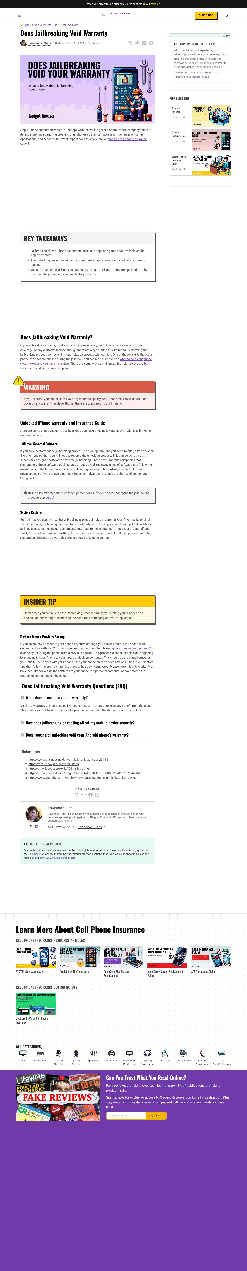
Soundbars (40, 1060)
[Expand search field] (226, 16)
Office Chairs (58, 1062)
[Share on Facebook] (144, 43)
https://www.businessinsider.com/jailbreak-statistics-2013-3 (68, 759)
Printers (112, 1060)
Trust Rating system (133, 850)
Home (26, 25)
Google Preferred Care (179, 134)
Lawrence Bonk (90, 827)
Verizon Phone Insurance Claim (179, 160)
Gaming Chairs (76, 1062)
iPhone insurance (116, 345)
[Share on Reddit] (137, 43)
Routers (165, 1060)
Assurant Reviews (176, 110)
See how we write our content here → (57, 857)
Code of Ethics (200, 76)
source (48, 497)
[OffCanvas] (19, 16)
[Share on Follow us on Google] (151, 43)
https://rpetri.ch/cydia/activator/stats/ (53, 764)
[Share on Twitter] (130, 43)
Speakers (94, 1060)
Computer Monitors (129, 1062)
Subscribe (206, 15)
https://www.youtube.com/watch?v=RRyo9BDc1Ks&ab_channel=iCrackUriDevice (82, 777)
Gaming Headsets (147, 1062)
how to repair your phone (131, 648)
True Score (34, 854)
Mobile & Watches (41, 25)
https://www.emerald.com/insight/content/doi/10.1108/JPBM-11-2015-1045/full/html (85, 773)
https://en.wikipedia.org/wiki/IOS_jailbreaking (58, 768)
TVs (22, 1060)
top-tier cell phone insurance (128, 139)
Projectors (183, 1060)
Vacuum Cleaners (202, 1062)
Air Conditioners (222, 1062)
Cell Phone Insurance (66, 25)
